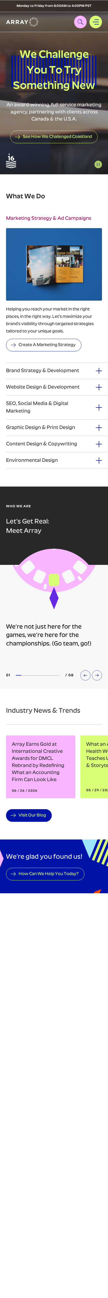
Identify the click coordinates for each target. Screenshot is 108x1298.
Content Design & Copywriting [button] (41, 444)
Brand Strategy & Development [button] (42, 370)
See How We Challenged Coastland (57, 137)
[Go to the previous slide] (85, 675)
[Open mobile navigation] (95, 22)
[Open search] (80, 22)
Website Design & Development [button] (43, 387)
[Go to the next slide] (97, 675)
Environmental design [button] (32, 460)
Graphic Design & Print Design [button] (40, 427)
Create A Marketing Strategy (47, 345)
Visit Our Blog (32, 815)
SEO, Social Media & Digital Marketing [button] (37, 407)
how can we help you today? (49, 874)
